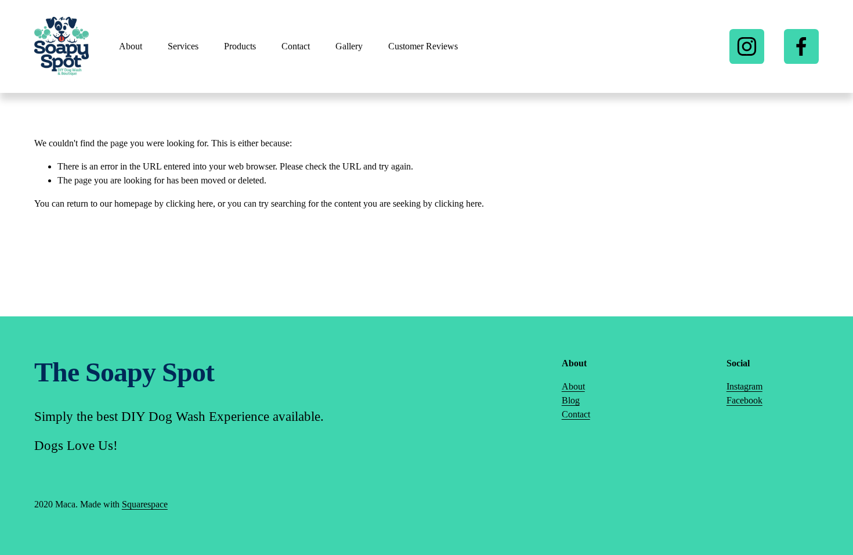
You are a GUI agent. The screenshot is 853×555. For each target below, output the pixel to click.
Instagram (744, 386)
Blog (571, 400)
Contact (295, 46)
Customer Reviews (423, 46)
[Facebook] (801, 46)
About (130, 46)
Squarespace (145, 504)
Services (183, 46)
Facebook (744, 400)
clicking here (189, 203)
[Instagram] (746, 46)
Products (240, 46)
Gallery (349, 46)
